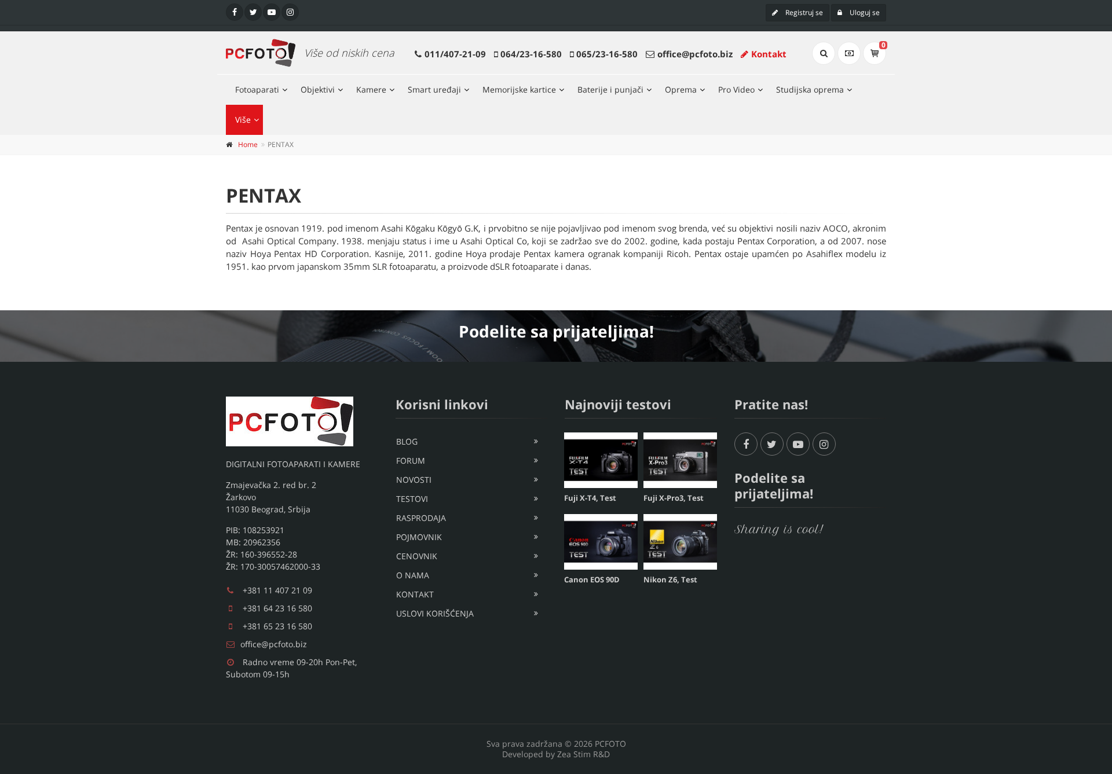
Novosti (413, 479)
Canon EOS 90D (592, 579)
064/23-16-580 (531, 54)
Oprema (681, 89)
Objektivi (318, 89)
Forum (410, 460)
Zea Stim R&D (583, 754)
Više (243, 119)
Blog (407, 441)
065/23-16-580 (607, 54)
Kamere (371, 89)
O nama (412, 575)
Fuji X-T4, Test (590, 498)
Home (248, 144)
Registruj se (803, 12)
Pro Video (736, 89)
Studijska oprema (810, 89)
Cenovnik (416, 556)
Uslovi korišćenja (435, 613)
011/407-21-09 (455, 54)
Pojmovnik (419, 536)
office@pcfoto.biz (695, 54)
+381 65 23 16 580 (277, 626)
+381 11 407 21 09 (277, 590)
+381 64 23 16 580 (277, 608)
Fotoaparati (257, 89)
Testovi (412, 498)
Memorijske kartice (519, 89)
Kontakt (769, 54)
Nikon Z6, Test (670, 579)
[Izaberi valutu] (849, 53)
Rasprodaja (421, 517)
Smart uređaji (434, 89)
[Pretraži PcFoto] (823, 53)
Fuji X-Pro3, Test (673, 498)
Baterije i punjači (610, 89)
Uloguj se (864, 12)
